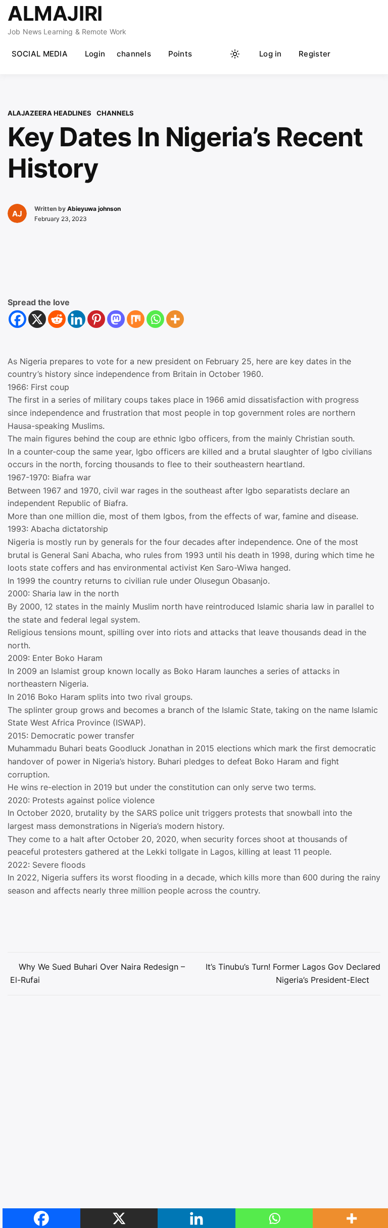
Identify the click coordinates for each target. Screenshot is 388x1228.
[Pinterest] (96, 319)
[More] (175, 319)
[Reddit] (57, 319)
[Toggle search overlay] (216, 54)
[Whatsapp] (155, 319)
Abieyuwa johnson (94, 208)
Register (314, 54)
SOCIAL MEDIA (40, 54)
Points (180, 54)
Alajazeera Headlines (49, 113)
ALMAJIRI (55, 13)
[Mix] (135, 319)
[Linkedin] (76, 319)
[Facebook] (17, 319)
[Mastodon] (116, 319)
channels (134, 54)
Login (95, 54)
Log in (270, 54)
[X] (37, 319)
